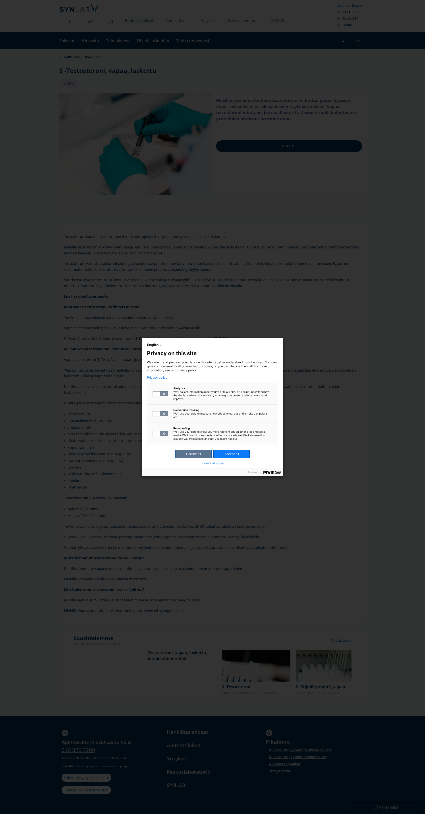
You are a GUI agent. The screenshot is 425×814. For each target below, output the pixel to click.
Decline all (193, 454)
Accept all (231, 454)
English (153, 345)
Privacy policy (157, 377)
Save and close (212, 463)
